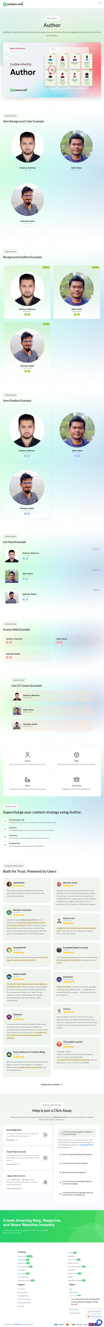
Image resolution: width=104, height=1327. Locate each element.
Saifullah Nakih (28, 221)
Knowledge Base (86, 1145)
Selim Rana (76, 168)
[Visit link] (27, 1135)
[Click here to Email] (25, 173)
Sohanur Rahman (27, 168)
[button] (99, 3)
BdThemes (18, 1324)
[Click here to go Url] (29, 173)
